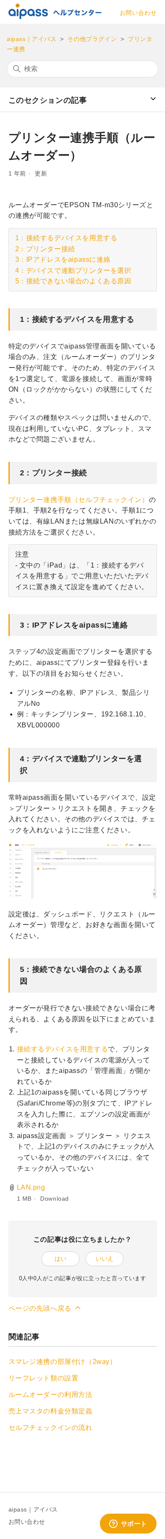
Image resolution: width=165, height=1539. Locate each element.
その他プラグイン (92, 39)
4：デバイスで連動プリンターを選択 (73, 270)
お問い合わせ (138, 12)
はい (60, 1258)
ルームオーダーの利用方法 (50, 1394)
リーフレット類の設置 (43, 1378)
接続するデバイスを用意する (62, 1049)
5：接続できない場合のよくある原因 (73, 281)
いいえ (104, 1258)
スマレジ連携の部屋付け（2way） (62, 1361)
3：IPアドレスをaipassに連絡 (63, 259)
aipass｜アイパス (32, 39)
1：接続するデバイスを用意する (66, 237)
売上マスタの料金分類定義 (50, 1411)
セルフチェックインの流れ (50, 1427)
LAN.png (31, 1187)
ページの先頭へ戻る (41, 1308)
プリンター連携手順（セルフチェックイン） (78, 499)
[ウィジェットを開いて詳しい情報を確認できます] (128, 1524)
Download (54, 1198)
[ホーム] (55, 16)
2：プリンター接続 (45, 248)
